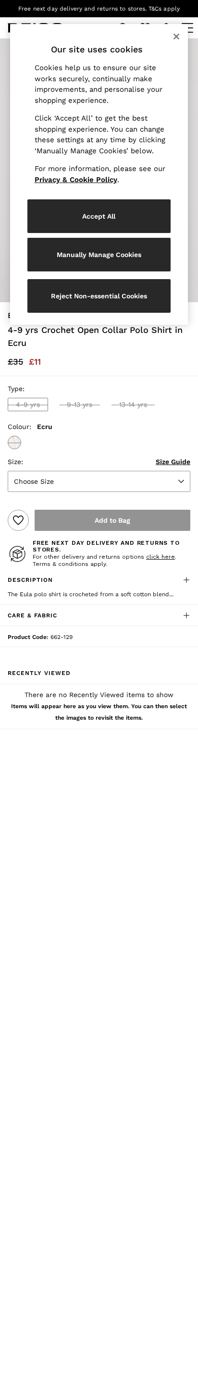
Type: (16, 389)
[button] (14, 442)
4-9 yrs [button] (28, 404)
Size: (15, 462)
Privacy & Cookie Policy (76, 179)
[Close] (176, 36)
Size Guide (173, 462)
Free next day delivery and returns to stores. (82, 8)
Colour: (19, 426)
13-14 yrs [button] (133, 404)
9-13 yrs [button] (79, 404)
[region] (99, 174)
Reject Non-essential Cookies (99, 296)
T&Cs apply (164, 8)
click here (160, 556)
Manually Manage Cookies (99, 254)
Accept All (98, 216)
